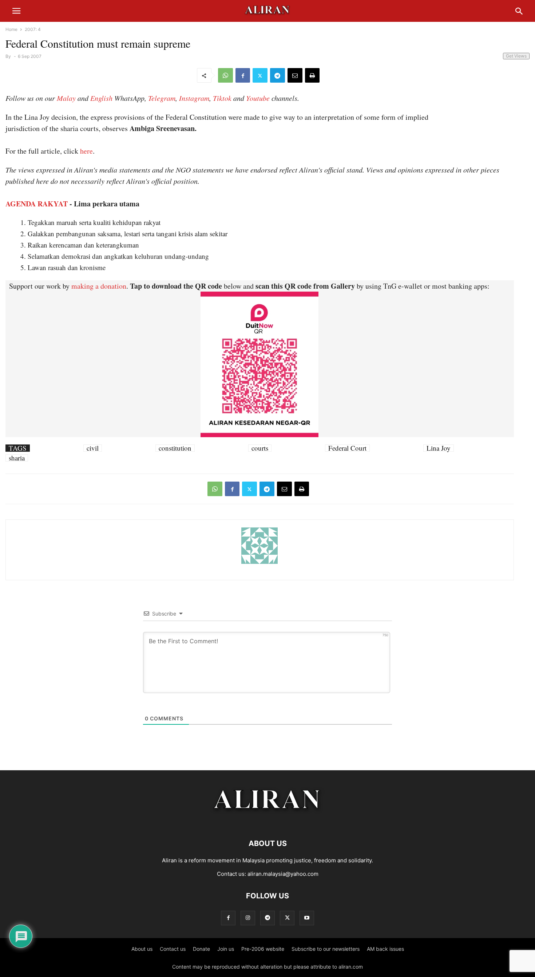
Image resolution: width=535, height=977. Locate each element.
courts (259, 448)
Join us (225, 949)
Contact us (173, 949)
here (86, 151)
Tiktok (222, 98)
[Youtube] (307, 917)
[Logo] (267, 821)
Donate (201, 949)
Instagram (194, 98)
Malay (66, 98)
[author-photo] (259, 563)
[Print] (312, 75)
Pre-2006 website (262, 949)
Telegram (161, 98)
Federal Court (347, 448)
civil (93, 448)
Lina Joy (439, 448)
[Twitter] (260, 75)
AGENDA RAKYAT (36, 203)
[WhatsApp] (225, 75)
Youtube (258, 98)
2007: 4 (33, 29)
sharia (17, 458)
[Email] (295, 75)
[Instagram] (248, 917)
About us (141, 949)
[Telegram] (277, 75)
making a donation (98, 286)
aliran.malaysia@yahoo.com (282, 873)
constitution (175, 448)
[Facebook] (242, 75)
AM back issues (385, 949)
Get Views (516, 56)
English (101, 98)
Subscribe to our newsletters (326, 949)
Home (11, 29)
